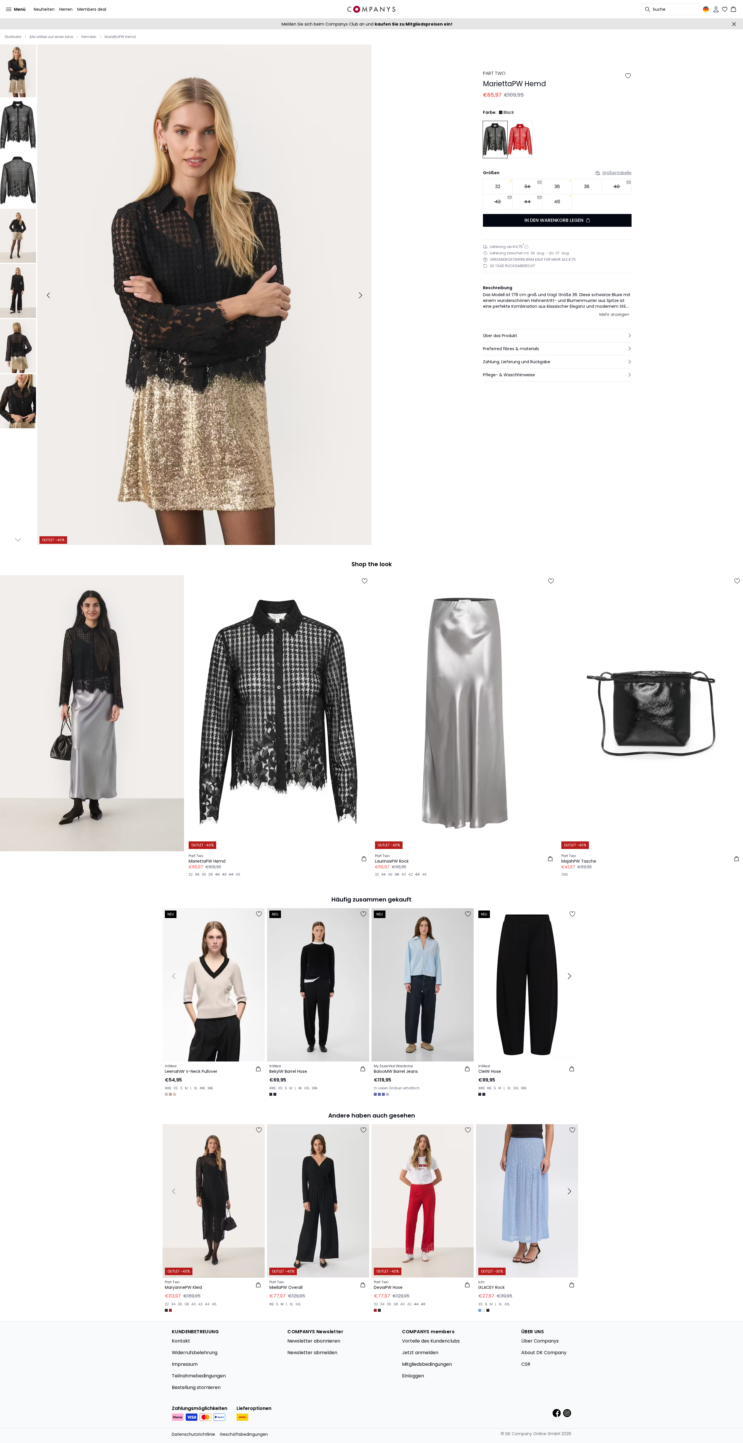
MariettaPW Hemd (120, 37)
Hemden (88, 37)
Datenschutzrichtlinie (193, 1434)
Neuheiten (44, 9)
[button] (557, 335)
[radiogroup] (557, 194)
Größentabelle (617, 173)
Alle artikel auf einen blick (51, 37)
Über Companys (540, 1341)
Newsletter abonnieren (313, 1341)
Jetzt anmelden (420, 1352)
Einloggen (413, 1375)
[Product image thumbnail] (18, 70)
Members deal (91, 9)
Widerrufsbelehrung (194, 1352)
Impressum (185, 1364)
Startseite (13, 37)
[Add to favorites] (628, 76)
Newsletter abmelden (312, 1352)
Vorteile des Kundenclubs (431, 1341)
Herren (66, 9)
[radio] (497, 186)
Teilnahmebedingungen (199, 1375)
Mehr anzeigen (614, 314)
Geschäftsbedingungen (244, 1434)
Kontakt (181, 1341)
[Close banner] (734, 24)
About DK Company (544, 1352)
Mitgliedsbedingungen (427, 1364)
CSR (525, 1364)
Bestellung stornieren (196, 1387)
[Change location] (705, 9)
